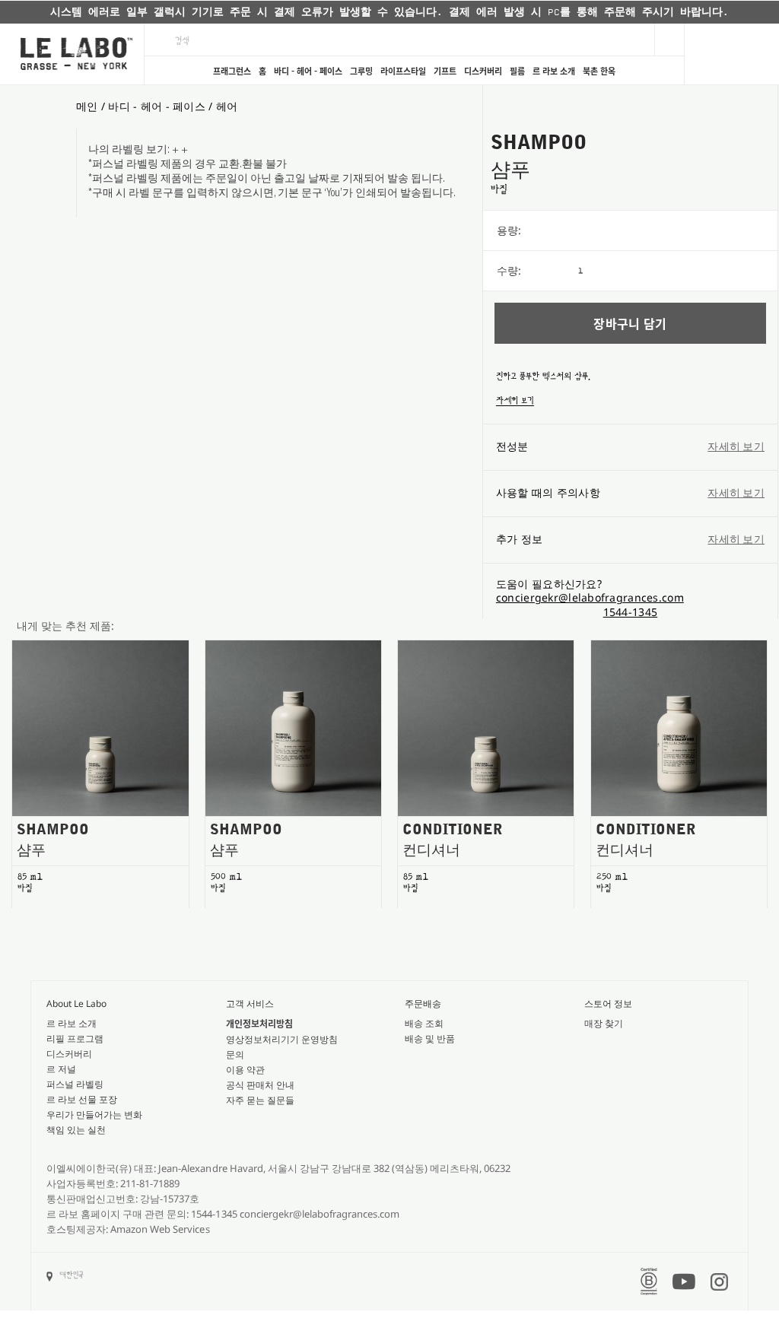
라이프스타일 (403, 71)
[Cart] (731, 54)
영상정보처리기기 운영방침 (282, 1039)
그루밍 (361, 71)
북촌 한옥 (599, 71)
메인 (87, 106)
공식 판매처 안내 (260, 1084)
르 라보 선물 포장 (81, 1099)
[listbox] (677, 230)
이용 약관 (245, 1069)
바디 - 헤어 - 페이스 (308, 71)
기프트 (445, 71)
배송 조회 (424, 1023)
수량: (509, 270)
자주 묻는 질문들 (260, 1100)
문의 (235, 1054)
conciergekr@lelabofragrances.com (590, 597)
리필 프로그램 (74, 1038)
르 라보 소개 (554, 71)
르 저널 (61, 1068)
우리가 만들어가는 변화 (94, 1114)
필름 (517, 71)
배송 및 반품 (430, 1038)
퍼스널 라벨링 (74, 1084)
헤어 (227, 106)
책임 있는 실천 (76, 1129)
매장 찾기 (603, 1023)
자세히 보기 (515, 401)
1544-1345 (630, 612)
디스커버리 (483, 71)
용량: (509, 230)
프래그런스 (232, 71)
